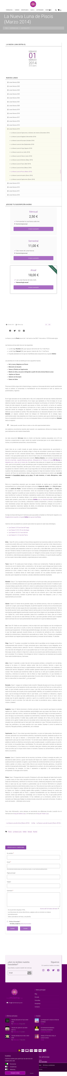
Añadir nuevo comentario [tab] (15, 847)
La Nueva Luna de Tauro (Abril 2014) (21, 164)
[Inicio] (33, 4)
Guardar (32, 1073)
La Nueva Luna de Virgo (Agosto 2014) (21, 148)
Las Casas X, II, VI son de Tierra (18, 535)
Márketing (12, 1069)
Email (8, 862)
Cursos (17, 10)
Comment (9, 890)
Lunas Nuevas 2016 (14, 121)
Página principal (11, 873)
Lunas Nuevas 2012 (14, 187)
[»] (50, 10)
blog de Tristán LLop (43, 813)
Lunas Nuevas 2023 (14, 94)
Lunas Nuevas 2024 (14, 90)
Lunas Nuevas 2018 (14, 113)
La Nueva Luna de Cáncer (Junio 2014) (21, 156)
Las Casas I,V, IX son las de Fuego (19, 527)
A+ (49, 324)
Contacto (48, 10)
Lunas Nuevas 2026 (14, 82)
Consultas (9, 10)
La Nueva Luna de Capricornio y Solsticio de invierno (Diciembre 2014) (30, 133)
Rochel (35, 832)
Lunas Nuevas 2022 (14, 98)
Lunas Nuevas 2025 (14, 86)
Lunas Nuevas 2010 (14, 195)
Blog (32, 10)
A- (46, 324)
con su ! (43, 499)
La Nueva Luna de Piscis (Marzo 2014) (21, 171)
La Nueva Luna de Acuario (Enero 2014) (48, 823)
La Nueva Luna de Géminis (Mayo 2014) (22, 160)
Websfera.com (43, 1067)
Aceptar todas (15, 1073)
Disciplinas (24, 10)
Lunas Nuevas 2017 (14, 117)
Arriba (33, 823)
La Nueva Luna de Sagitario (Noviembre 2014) (23, 136)
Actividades (39, 10)
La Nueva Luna (17, 832)
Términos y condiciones (49, 1065)
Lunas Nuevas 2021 (14, 102)
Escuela (37, 997)
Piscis (10, 832)
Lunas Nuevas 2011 (14, 191)
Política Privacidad (14, 921)
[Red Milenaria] (14, 992)
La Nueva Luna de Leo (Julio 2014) (20, 152)
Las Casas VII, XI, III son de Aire (18, 532)
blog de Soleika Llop (19, 813)
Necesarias (13, 1064)
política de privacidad (25, 923)
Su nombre (10, 853)
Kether (24, 832)
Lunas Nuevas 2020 (14, 105)
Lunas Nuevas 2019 (14, 109)
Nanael (30, 832)
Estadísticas (13, 1066)
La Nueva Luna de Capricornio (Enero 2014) (23, 179)
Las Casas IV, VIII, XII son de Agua (19, 530)
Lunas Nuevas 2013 (14, 183)
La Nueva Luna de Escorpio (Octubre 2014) (22, 140)
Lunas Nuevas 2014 (14, 129)
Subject (9, 882)
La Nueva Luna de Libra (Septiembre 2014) (22, 144)
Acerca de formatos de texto (48, 908)
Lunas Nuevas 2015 (14, 125)
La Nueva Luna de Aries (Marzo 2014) (17, 823)
